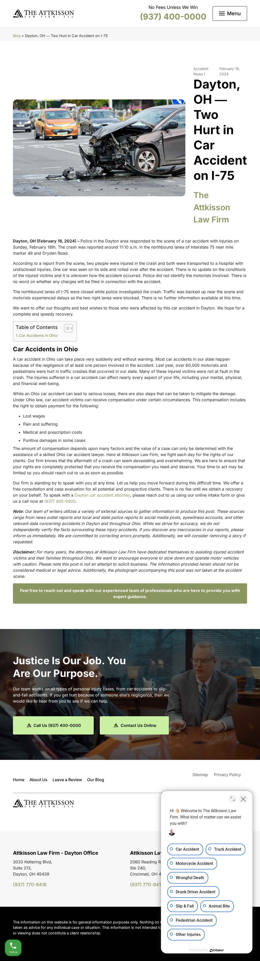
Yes (138, 493)
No (121, 493)
